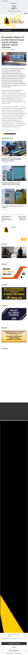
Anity (12, 11)
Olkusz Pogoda (14, 7)
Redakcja (13, 49)
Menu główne (7, 30)
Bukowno (13, 133)
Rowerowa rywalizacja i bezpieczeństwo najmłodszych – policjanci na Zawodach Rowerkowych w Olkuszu (12, 159)
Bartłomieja (15, 11)
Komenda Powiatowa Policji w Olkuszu (11, 129)
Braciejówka (7, 133)
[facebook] (24, 13)
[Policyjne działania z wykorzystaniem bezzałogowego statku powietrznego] (14, 181)
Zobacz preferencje (14, 650)
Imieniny (9, 11)
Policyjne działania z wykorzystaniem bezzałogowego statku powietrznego (11, 183)
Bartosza (19, 11)
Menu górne (5, 1)
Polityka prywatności (10, 653)
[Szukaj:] (14, 239)
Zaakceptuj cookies (14, 643)
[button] (26, 635)
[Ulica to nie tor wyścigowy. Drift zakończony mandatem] (14, 204)
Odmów (14, 647)
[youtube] (26, 13)
